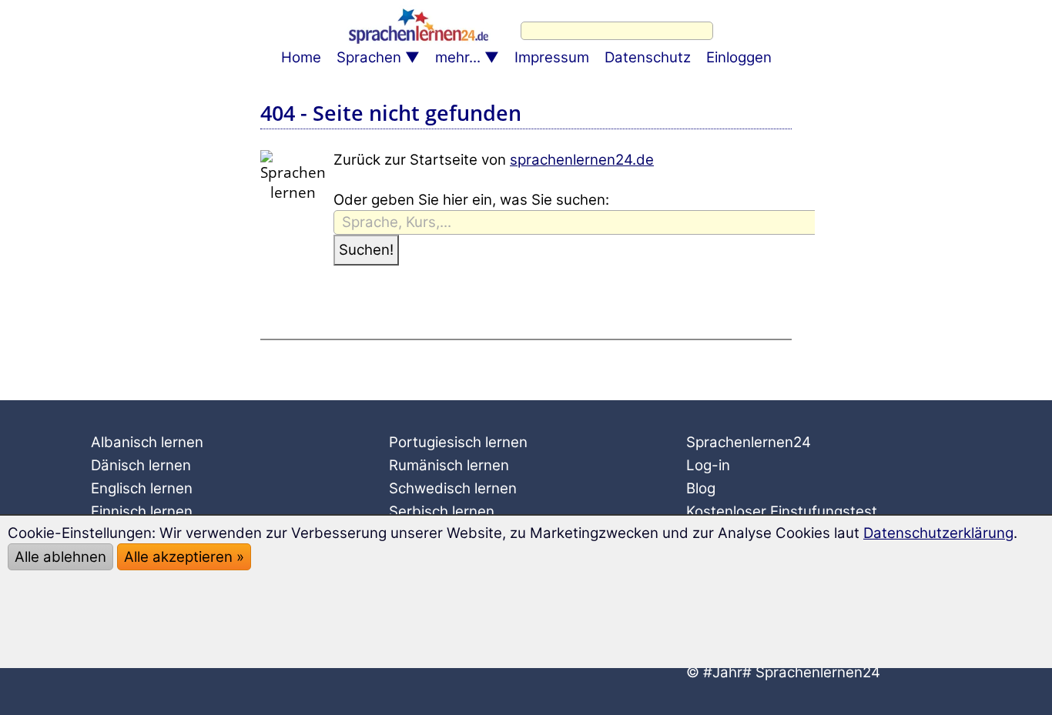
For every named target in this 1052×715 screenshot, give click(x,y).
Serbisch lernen (441, 511)
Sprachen (369, 57)
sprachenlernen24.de (582, 160)
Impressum (551, 57)
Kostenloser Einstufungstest (781, 511)
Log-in (708, 465)
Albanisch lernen (147, 442)
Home (301, 57)
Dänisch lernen (141, 465)
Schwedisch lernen (453, 488)
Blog (700, 488)
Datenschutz (648, 57)
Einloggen (739, 57)
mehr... (458, 57)
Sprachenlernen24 (748, 442)
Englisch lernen (142, 488)
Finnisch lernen (142, 511)
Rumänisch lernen (449, 465)
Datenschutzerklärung (938, 533)
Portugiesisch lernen (458, 442)
